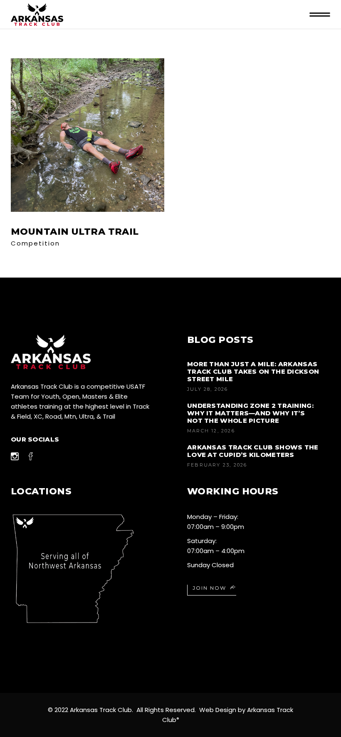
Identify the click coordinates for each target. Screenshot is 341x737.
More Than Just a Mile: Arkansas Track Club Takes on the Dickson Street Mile (253, 371)
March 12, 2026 (211, 431)
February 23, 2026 (217, 465)
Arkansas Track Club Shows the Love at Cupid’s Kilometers (253, 451)
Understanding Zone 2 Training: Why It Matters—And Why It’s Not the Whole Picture (250, 413)
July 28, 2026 (207, 389)
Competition (35, 243)
